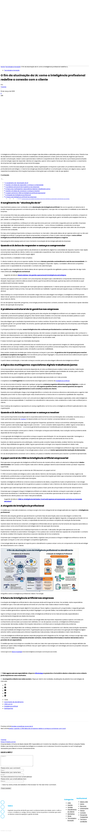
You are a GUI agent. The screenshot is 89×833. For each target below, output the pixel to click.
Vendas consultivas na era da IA (22, 726)
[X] (10, 98)
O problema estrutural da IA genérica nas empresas (22, 187)
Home (3, 67)
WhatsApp (39, 673)
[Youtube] (19, 63)
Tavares (3, 87)
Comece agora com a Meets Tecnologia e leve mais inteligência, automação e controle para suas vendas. (46, 198)
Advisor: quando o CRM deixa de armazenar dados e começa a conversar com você (37, 728)
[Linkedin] (14, 63)
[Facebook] (5, 63)
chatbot (23, 419)
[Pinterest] (16, 98)
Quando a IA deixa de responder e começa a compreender (24, 185)
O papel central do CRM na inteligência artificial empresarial (25, 193)
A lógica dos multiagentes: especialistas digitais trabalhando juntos (28, 189)
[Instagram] (9, 63)
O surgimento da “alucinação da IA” (16, 183)
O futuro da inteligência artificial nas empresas (21, 197)
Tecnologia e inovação (12, 67)
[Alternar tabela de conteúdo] (2, 179)
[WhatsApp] (22, 98)
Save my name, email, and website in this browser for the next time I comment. (29, 785)
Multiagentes (8, 708)
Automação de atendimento (14, 702)
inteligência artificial (62, 381)
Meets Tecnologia (17, 651)
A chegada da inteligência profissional (18, 195)
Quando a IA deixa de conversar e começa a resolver (22, 191)
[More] (29, 98)
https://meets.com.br (8, 742)
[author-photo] (5, 737)
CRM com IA (8, 704)
